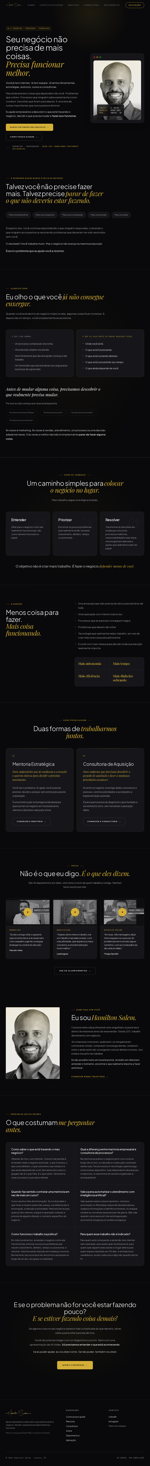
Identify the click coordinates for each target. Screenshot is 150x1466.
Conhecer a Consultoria (104, 821)
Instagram (114, 1421)
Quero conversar (75, 1365)
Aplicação (135, 5)
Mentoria (70, 1421)
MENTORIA (73, 5)
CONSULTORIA (91, 5)
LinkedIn (113, 1416)
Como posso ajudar (24, 137)
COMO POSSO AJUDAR (51, 5)
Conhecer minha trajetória (89, 1076)
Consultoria (72, 1426)
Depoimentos (73, 1435)
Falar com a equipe (117, 1426)
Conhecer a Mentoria (31, 821)
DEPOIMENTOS (112, 5)
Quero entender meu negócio (29, 127)
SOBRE (31, 5)
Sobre (69, 1430)
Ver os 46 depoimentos (75, 971)
